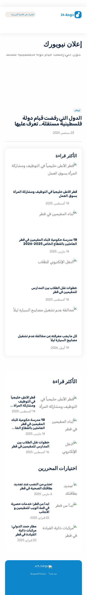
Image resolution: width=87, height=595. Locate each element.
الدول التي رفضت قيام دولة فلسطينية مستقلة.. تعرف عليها (48, 121)
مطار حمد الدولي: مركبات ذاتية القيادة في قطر (23, 530)
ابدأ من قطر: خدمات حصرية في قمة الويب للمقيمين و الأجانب (30, 508)
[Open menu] (8, 27)
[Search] (78, 27)
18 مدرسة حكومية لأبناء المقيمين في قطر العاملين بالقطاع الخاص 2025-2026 (48, 242)
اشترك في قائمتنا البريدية (22, 14)
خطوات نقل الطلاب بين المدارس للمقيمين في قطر (54, 290)
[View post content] (43, 78)
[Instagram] (39, 586)
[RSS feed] (30, 586)
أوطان (77, 110)
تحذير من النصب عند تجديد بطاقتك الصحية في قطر (33, 486)
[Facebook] (48, 586)
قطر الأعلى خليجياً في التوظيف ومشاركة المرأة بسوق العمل (23, 403)
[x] (57, 586)
